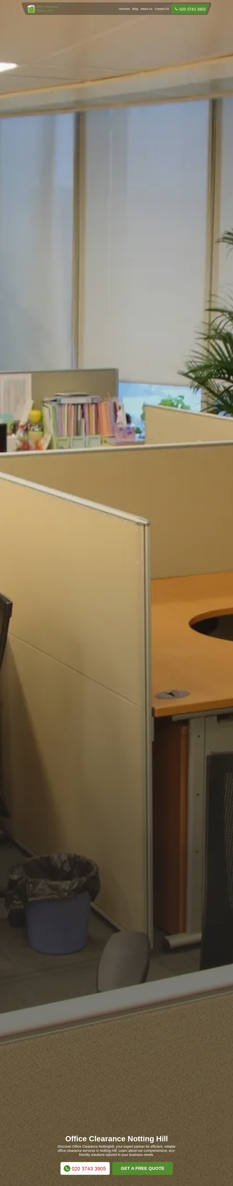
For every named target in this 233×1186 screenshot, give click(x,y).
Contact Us (162, 8)
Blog (135, 8)
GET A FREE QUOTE (142, 1168)
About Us (146, 8)
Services (124, 8)
